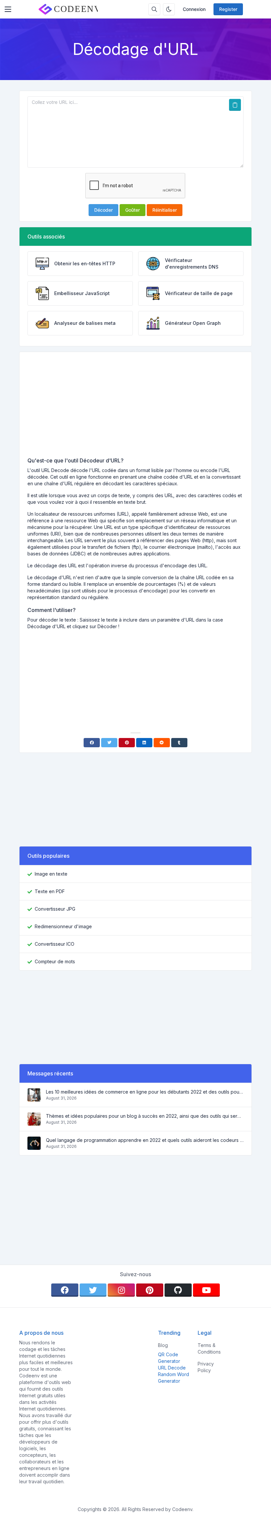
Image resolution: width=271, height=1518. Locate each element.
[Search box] (154, 9)
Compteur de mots (55, 961)
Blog (163, 1345)
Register (228, 9)
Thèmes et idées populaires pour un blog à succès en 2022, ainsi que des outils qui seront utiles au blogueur (145, 1116)
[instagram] (121, 1290)
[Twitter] (109, 742)
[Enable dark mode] (169, 9)
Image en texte (51, 874)
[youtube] (206, 1290)
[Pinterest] (127, 742)
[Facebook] (92, 742)
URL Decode (172, 1367)
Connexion (194, 9)
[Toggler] (8, 9)
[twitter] (93, 1290)
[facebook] (64, 1290)
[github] (178, 1290)
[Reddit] (162, 742)
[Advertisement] (135, 407)
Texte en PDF (50, 891)
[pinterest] (149, 1290)
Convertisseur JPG (55, 909)
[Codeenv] (68, 9)
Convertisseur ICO (54, 944)
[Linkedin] (144, 742)
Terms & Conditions (209, 1348)
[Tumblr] (179, 742)
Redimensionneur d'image (63, 926)
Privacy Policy (206, 1367)
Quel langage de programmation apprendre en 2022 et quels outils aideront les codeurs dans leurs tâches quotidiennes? (145, 1140)
